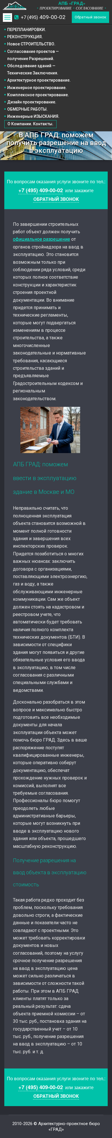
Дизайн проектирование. (31, 102)
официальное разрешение (41, 239)
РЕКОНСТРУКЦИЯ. (25, 36)
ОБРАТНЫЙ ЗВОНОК (56, 199)
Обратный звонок (90, 17)
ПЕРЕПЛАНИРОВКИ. (26, 29)
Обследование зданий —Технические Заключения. (32, 69)
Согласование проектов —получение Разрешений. (33, 55)
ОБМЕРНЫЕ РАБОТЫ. (27, 109)
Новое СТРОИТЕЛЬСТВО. (31, 44)
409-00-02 (43, 17)
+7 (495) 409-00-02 (40, 190)
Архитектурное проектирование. (39, 80)
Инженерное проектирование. (37, 87)
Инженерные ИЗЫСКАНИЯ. (33, 116)
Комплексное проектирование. (38, 95)
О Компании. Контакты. (30, 124)
